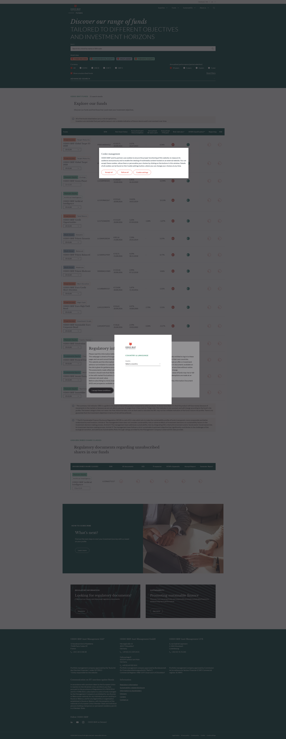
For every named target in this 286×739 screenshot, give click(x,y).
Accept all (109, 172)
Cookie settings (142, 172)
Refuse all (125, 172)
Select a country (131, 364)
